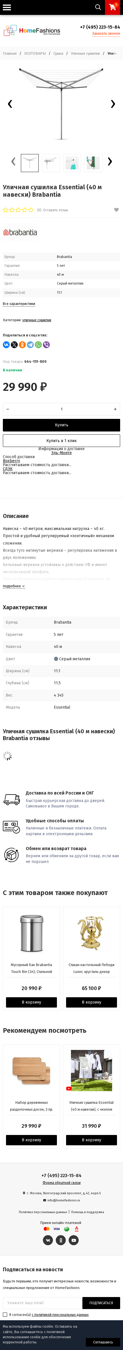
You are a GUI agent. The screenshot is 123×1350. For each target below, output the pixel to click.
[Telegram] (30, 344)
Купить (61, 425)
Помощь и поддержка (87, 1212)
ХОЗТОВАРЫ (35, 53)
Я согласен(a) (48, 1315)
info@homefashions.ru (63, 1200)
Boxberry (11, 460)
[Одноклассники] (22, 344)
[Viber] (46, 344)
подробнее (12, 586)
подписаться (101, 1303)
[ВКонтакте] (6, 344)
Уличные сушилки (85, 53)
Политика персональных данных (43, 1212)
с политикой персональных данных (60, 1315)
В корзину (31, 1002)
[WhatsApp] (38, 344)
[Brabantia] (20, 240)
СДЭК (8, 468)
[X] (14, 344)
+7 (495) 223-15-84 (100, 27)
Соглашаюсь (103, 1342)
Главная (10, 53)
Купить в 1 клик (61, 440)
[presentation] (10, 105)
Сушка (58, 53)
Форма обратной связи (62, 1183)
